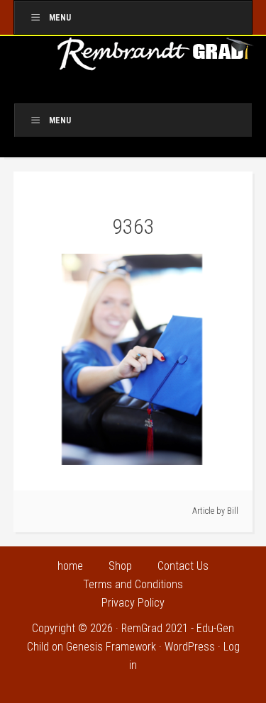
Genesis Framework (111, 646)
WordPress (190, 646)
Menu (60, 18)
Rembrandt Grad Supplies (156, 59)
